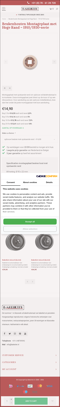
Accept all (30, 221)
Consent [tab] (11, 182)
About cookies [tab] (30, 182)
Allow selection (30, 229)
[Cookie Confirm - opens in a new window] (46, 176)
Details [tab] (49, 182)
